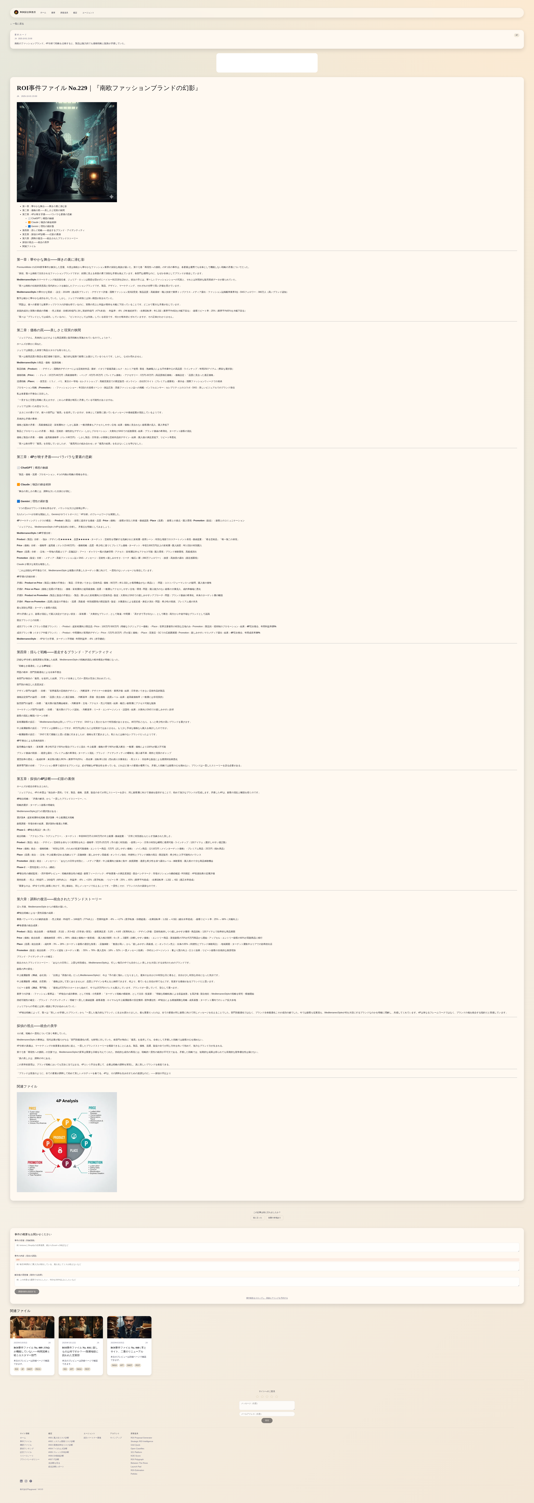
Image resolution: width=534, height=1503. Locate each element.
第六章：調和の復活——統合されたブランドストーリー (50, 238)
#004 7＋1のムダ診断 (57, 1449)
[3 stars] (267, 1396)
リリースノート (27, 1456)
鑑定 (75, 13)
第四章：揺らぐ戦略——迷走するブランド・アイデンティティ (53, 230)
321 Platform (136, 1452)
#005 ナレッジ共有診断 (58, 1452)
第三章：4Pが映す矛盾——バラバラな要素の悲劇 (47, 214)
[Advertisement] (267, 62)
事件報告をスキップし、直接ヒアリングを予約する (267, 1298)
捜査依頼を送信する (27, 1292)
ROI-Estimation (137, 1470)
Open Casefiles (137, 1449)
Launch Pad (136, 1467)
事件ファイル (26, 1441)
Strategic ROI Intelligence (142, 1441)
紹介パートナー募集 (92, 1438)
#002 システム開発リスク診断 (61, 1441)
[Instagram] (26, 1481)
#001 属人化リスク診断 (58, 1438)
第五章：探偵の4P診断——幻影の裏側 (41, 234)
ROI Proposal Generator (141, 1438)
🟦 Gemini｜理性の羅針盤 (41, 226)
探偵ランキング (27, 1449)
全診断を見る (54, 1463)
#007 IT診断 (53, 1459)
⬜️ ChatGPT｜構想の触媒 (41, 218)
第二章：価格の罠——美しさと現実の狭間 (43, 210)
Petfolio (134, 1474)
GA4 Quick (135, 1445)
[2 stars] (262, 1396)
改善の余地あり (274, 1218)
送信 (267, 1420)
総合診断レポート (56, 1467)
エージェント (88, 13)
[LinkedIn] (21, 1481)
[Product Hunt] (30, 1481)
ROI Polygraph (137, 1459)
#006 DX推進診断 (56, 1456)
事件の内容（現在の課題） (26, 1257)
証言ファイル (26, 1452)
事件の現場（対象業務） (25, 1240)
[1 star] (257, 1396)
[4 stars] (272, 1396)
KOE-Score (136, 1456)
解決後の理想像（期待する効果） (29, 1275)
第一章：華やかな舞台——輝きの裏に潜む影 (44, 206)
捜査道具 (64, 13)
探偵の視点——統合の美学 (35, 242)
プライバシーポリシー (29, 1459)
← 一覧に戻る (17, 24)
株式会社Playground (28, 1489)
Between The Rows (139, 1463)
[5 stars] (277, 1396)
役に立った (257, 1218)
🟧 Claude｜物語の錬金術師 (42, 222)
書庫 (53, 13)
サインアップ (116, 1438)
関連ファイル (29, 246)
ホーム (43, 12)
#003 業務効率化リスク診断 (60, 1445)
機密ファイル (26, 1445)
